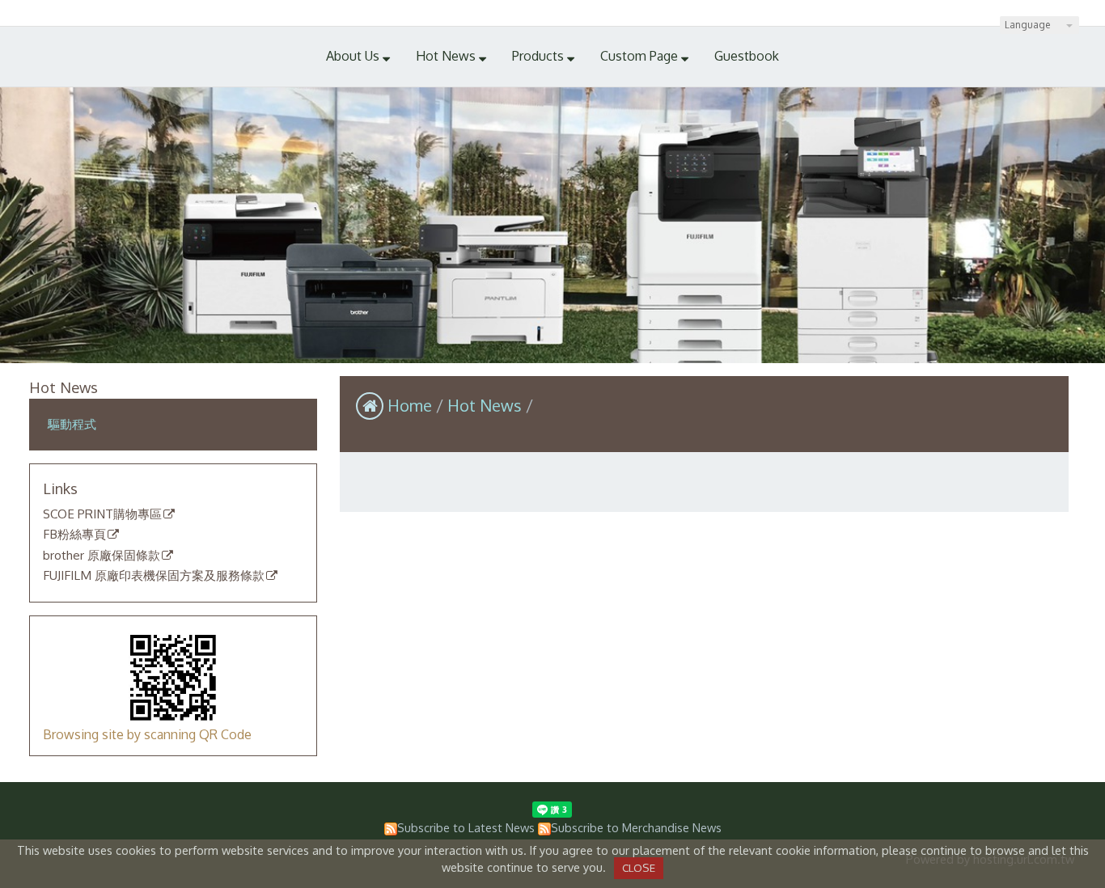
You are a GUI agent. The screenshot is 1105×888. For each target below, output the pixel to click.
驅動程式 (72, 424)
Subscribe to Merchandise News (636, 827)
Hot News (486, 405)
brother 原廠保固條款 (101, 555)
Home (409, 405)
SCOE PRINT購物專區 (102, 514)
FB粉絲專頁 (74, 534)
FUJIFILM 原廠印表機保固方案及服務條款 (154, 576)
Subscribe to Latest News (466, 827)
